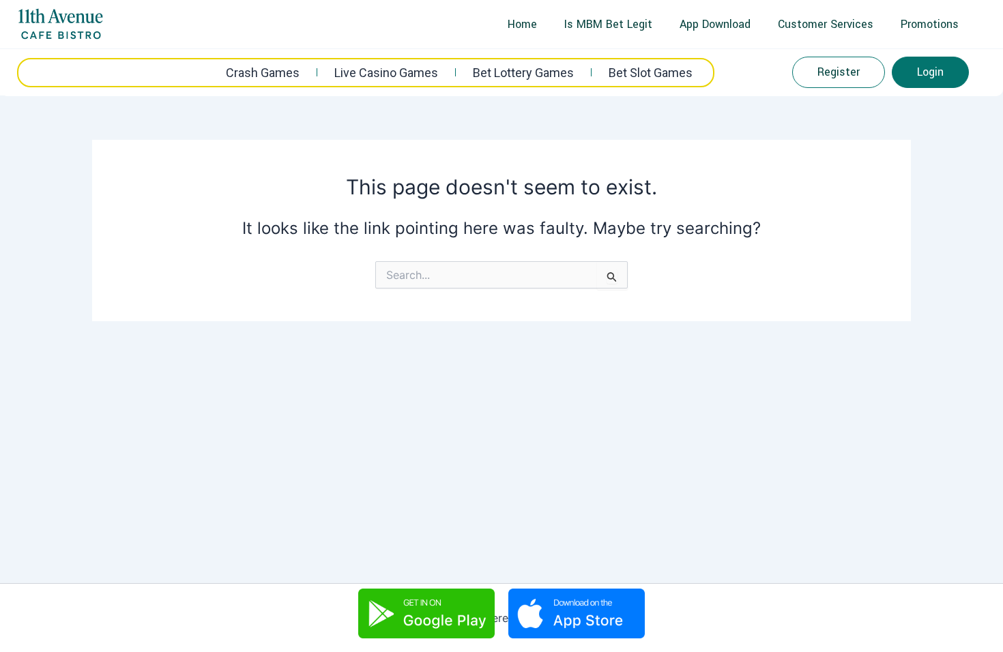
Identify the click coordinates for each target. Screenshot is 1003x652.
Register (838, 72)
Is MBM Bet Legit (608, 24)
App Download (715, 24)
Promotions (930, 24)
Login (930, 72)
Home (522, 24)
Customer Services (825, 24)
